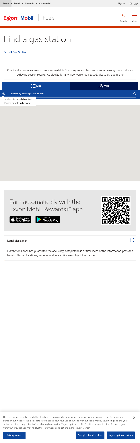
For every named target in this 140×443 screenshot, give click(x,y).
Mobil (17, 3)
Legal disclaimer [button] (17, 241)
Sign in (121, 3)
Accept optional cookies (90, 435)
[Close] (134, 418)
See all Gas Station (15, 52)
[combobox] (69, 93)
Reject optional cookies (121, 435)
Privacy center (14, 435)
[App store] (20, 219)
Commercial (44, 3)
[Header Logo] (29, 17)
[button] (134, 17)
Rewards (29, 3)
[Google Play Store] (47, 219)
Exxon (6, 3)
